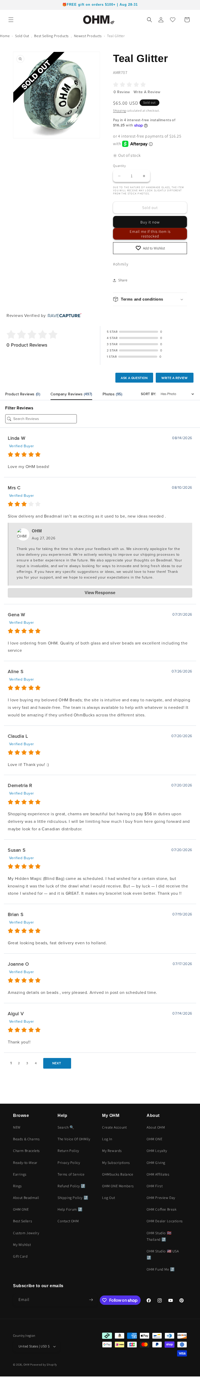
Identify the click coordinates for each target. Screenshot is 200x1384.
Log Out (108, 1197)
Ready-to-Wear (25, 1162)
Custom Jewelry (26, 1233)
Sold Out (22, 35)
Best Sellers (22, 1221)
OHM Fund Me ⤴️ (161, 1269)
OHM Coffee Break (162, 1209)
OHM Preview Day (161, 1197)
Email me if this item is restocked (150, 234)
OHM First (154, 1186)
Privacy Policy (69, 1162)
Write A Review (147, 92)
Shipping (119, 110)
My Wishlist (22, 1244)
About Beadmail (26, 1197)
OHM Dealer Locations (165, 1221)
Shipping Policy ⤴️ (73, 1197)
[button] (11, 19)
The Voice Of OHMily (74, 1139)
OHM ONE (21, 1209)
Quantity (119, 166)
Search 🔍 (66, 1127)
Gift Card (20, 1256)
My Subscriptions (116, 1162)
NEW (17, 1127)
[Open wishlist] (173, 20)
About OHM (156, 1127)
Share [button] (123, 280)
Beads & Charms (26, 1139)
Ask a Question (134, 378)
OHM (26, 1364)
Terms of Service (71, 1174)
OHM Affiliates (158, 1174)
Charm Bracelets (26, 1150)
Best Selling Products (51, 35)
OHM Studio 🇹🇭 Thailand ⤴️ (159, 1236)
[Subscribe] (91, 1300)
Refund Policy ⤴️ (71, 1186)
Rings (17, 1186)
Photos (112, 394)
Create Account (114, 1127)
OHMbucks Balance (117, 1174)
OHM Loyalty (157, 1150)
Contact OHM (68, 1221)
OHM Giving (156, 1162)
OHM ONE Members (118, 1186)
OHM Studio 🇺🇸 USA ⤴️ (163, 1254)
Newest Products (88, 35)
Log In (107, 1139)
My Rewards (112, 1150)
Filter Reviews (19, 408)
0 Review (122, 92)
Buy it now (150, 222)
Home (5, 35)
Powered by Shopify (43, 1364)
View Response (100, 593)
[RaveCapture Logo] (63, 316)
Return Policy (68, 1150)
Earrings (20, 1174)
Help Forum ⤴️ (70, 1209)
